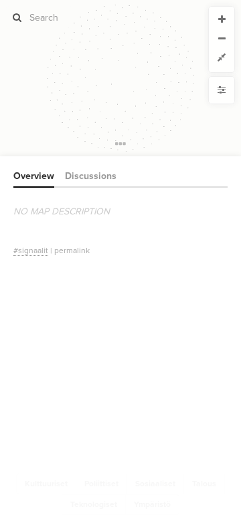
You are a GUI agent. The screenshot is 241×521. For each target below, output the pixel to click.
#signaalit (30, 250)
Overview (33, 176)
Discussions (90, 176)
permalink (72, 250)
